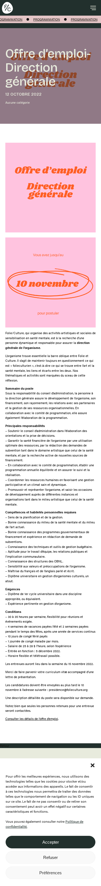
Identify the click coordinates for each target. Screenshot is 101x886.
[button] (92, 765)
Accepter (50, 842)
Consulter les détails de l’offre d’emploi (31, 719)
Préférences (50, 872)
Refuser (50, 857)
